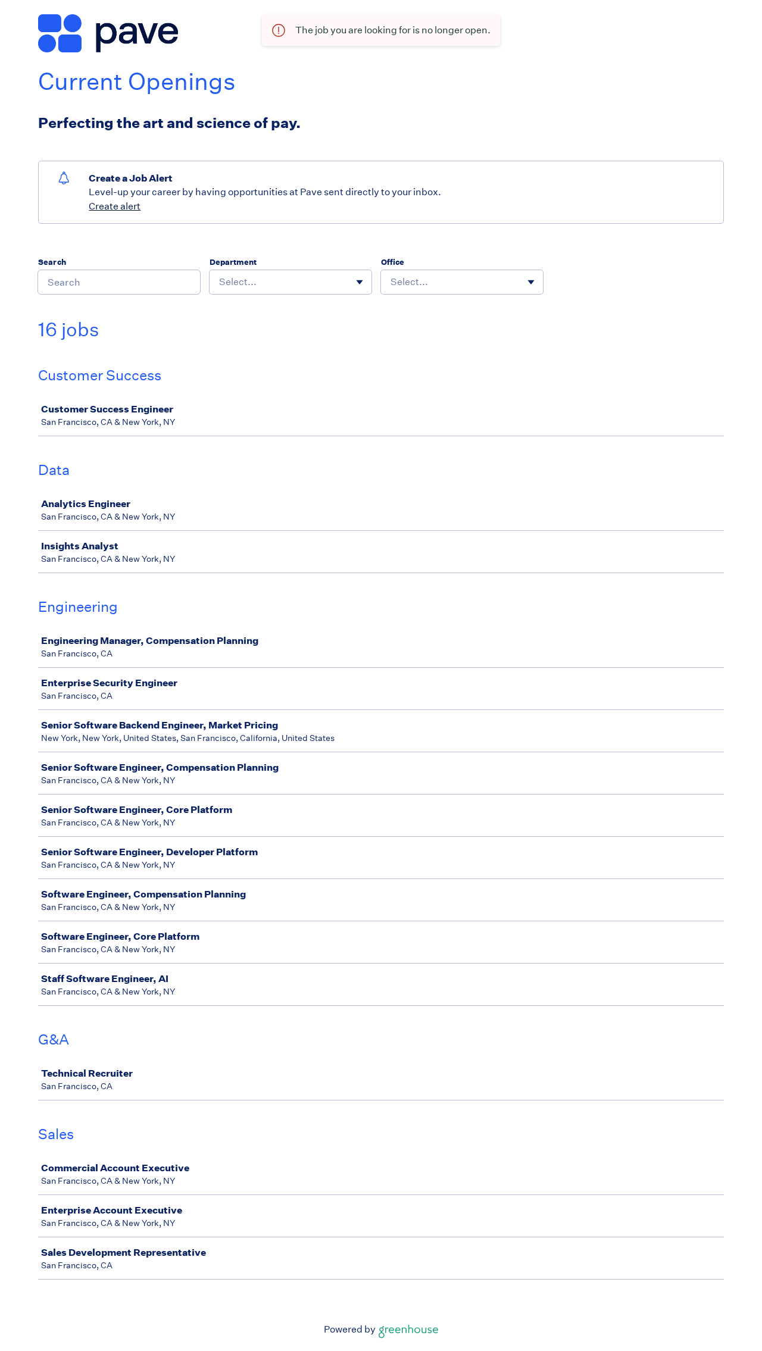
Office (392, 262)
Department (233, 262)
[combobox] (220, 282)
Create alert (114, 206)
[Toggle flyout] (359, 282)
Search (52, 262)
